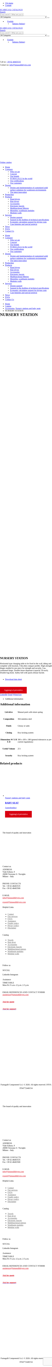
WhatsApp (17, 694)
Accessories (15, 204)
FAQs (7, 229)
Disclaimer (12, 928)
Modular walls (16, 213)
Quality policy (13, 923)
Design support (16, 217)
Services (8, 215)
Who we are (15, 172)
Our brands (14, 176)
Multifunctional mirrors (17, 949)
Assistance (12, 921)
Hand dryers (15, 199)
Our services (13, 916)
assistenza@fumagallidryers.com (16, 995)
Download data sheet (13, 679)
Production (9, 194)
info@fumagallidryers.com (20, 65)
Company (9, 169)
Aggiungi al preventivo (13, 690)
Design (8, 185)
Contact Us (9, 231)
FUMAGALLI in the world (21, 178)
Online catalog (6, 162)
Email (10, 694)
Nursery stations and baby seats (17, 798)
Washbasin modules (15, 951)
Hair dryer (12, 942)
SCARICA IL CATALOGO (11, 10)
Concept (13, 174)
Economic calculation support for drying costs (28, 222)
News (7, 226)
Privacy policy (13, 926)
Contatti (8, 5)
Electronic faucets (17, 206)
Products (8, 197)
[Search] (48, 17)
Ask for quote (8, 1002)
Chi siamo (9, 3)
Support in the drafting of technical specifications (29, 220)
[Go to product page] (28, 782)
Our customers (16, 183)
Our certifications (17, 181)
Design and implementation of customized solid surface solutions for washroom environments (29, 189)
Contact (11, 914)
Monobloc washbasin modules (22, 210)
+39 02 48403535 (14, 62)
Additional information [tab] (14, 699)
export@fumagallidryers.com (14, 902)
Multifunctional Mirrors (19, 208)
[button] (2, 12)
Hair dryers (14, 201)
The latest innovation (18, 192)
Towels (10, 940)
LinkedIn (3, 694)
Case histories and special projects (23, 224)
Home (7, 167)
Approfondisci (11, 808)
